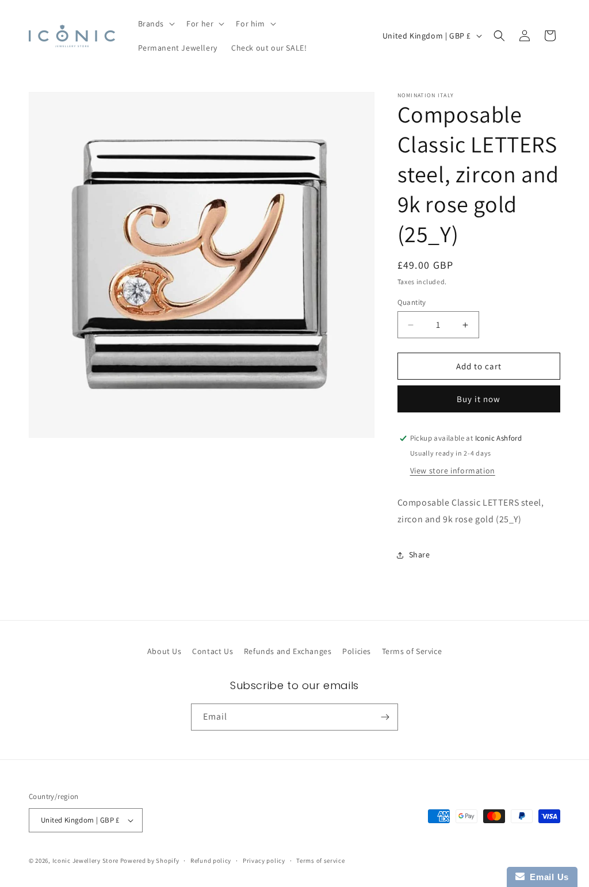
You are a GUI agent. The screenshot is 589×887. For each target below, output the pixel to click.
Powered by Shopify (149, 861)
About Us (164, 651)
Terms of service (320, 861)
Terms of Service (412, 651)
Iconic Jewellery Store (85, 861)
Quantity (411, 302)
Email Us (547, 877)
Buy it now (478, 398)
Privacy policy (264, 861)
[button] (155, 24)
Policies (356, 651)
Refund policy (210, 861)
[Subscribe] (384, 717)
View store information (452, 470)
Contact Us (212, 651)
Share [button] (419, 554)
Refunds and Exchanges (288, 651)
